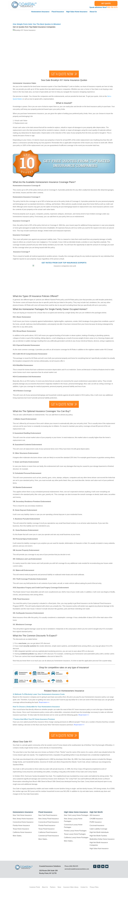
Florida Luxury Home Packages (75, 831)
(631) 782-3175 (73, 866)
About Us (93, 12)
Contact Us (84, 887)
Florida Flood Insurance (46, 825)
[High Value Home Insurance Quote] (40, 676)
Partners (52, 887)
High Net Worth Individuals (99, 832)
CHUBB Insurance (96, 818)
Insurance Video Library (70, 887)
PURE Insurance (96, 822)
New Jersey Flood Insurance (48, 818)
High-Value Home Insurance (76, 12)
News (59, 887)
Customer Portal (35, 887)
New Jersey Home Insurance (23, 818)
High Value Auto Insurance (99, 848)
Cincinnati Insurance (97, 825)
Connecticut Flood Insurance (48, 822)
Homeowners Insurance (40, 12)
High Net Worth (96, 812)
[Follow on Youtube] (106, 866)
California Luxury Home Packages (76, 837)
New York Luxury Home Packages (76, 815)
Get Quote (106, 3)
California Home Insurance (22, 832)
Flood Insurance (58, 12)
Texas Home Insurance (21, 829)
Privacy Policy (94, 887)
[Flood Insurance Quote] (40, 684)
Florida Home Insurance (21, 825)
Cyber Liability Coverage (98, 829)
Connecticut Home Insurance (23, 822)
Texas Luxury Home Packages (75, 834)
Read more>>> (44, 702)
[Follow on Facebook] (94, 866)
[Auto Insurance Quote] (59, 676)
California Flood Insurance (47, 832)
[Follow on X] (98, 866)
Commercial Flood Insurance (48, 836)
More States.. (17, 836)
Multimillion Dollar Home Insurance (102, 839)
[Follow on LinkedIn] (102, 866)
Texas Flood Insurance (46, 829)
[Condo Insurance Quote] (22, 684)
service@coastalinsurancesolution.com (77, 869)
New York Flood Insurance (47, 815)
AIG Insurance (95, 815)
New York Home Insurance (22, 815)
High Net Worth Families (98, 836)
